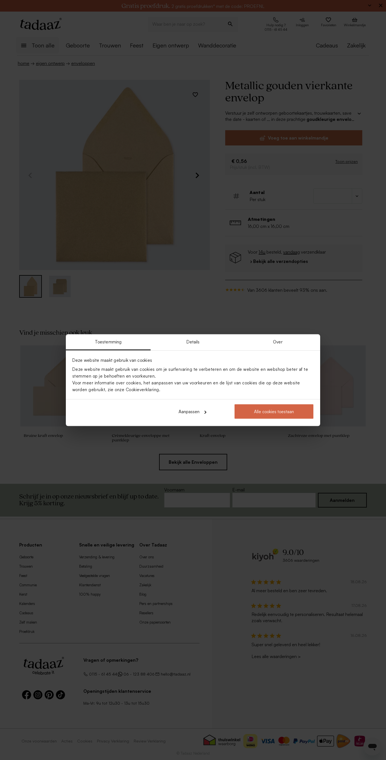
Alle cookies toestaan (274, 411)
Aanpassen (189, 411)
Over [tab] (277, 341)
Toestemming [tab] (108, 341)
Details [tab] (193, 341)
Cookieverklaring (142, 389)
